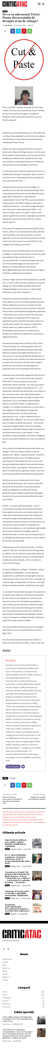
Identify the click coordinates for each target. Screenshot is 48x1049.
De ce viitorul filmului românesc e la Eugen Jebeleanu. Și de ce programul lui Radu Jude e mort (18, 859)
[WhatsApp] (29, 31)
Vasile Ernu (6, 1024)
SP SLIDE (12, 778)
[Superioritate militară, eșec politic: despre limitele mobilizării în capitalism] (37, 843)
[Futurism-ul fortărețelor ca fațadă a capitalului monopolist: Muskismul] (37, 895)
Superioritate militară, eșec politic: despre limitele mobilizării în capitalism (16, 843)
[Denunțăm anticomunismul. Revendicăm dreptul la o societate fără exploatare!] (37, 908)
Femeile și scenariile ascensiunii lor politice (37, 798)
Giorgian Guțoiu (16, 849)
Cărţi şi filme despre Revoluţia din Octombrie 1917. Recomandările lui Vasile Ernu (17, 1019)
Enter (5, 11)
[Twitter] (18, 31)
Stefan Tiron (15, 898)
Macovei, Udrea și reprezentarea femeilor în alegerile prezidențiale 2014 (12, 800)
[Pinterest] (24, 31)
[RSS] (8, 949)
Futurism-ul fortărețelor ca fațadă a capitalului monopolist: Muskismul (17, 893)
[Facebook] (12, 31)
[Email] (23, 766)
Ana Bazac (8, 25)
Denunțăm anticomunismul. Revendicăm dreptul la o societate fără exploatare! (17, 908)
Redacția (14, 914)
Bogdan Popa (15, 866)
